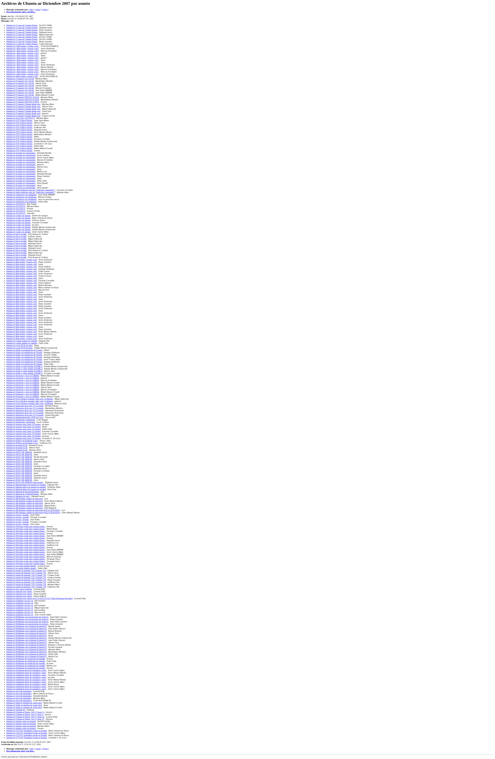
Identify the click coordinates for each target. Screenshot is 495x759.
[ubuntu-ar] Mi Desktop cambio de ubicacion (24, 499)
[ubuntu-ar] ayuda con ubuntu (18, 215)
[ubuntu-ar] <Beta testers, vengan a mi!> (23, 46)
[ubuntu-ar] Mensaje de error (18, 496)
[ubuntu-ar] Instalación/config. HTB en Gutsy (25, 417)
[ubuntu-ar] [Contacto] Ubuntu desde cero (23, 104)
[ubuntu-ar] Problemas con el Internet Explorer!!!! (26, 626)
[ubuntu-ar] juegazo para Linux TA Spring (23, 424)
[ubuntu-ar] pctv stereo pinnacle (19, 589)
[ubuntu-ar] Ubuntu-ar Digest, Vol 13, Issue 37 (25, 719)
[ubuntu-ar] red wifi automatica (19, 691)
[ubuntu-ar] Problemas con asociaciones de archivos (27, 617)
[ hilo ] (31, 10)
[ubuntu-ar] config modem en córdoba (22, 341)
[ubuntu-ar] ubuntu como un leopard (21, 721)
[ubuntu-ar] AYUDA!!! (16, 204)
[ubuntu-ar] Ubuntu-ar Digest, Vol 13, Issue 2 (25, 714)
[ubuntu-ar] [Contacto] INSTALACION (23, 97)
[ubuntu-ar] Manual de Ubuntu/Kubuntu (22, 492)
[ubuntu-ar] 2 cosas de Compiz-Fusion (22, 25)
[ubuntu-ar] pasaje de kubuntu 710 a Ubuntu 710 (26, 571)
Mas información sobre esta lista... (21, 12)
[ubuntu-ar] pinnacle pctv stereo (19, 591)
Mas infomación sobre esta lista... (20, 751)
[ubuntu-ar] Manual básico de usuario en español (26, 485)
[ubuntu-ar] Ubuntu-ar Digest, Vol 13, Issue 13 (25, 712)
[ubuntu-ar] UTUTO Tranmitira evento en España (26, 731)
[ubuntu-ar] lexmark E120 (17, 445)
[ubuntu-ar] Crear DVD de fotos (19, 345)
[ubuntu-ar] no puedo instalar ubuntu (21, 566)
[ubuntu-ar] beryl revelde (16, 234)
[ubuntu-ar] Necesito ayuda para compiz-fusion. (26, 526)
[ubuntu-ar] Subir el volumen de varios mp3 (24, 703)
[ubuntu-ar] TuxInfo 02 (16, 710)
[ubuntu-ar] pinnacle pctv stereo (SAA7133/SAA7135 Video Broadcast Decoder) (39, 598)
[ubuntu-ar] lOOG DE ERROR (19, 452)
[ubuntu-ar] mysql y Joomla (17, 515)
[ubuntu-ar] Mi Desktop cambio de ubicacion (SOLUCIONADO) (33, 510)
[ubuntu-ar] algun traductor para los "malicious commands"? (31, 190)
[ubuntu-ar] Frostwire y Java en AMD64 (23, 376)
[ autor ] (38, 10)
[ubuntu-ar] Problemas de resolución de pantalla (26, 659)
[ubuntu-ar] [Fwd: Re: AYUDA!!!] (20, 118)
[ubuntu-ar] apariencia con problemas (21, 195)
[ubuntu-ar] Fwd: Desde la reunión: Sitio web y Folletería (29, 399)
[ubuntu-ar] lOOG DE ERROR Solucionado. (25, 482)
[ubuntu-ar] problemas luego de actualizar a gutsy (26, 670)
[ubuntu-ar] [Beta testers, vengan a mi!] (22, 76)
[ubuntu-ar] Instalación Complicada (20, 420)
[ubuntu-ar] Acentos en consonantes (21, 153)
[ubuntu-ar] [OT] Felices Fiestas (19, 120)
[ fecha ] (45, 10)
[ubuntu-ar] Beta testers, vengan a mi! (21, 260)
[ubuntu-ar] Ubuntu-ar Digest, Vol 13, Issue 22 (25, 717)
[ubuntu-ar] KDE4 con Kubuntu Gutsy (22, 441)
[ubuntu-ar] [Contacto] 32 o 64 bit (20, 79)
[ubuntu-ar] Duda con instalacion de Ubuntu (24, 350)
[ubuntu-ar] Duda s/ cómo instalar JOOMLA (24, 366)
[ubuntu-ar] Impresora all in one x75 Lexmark (25, 406)
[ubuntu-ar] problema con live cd (19, 601)
